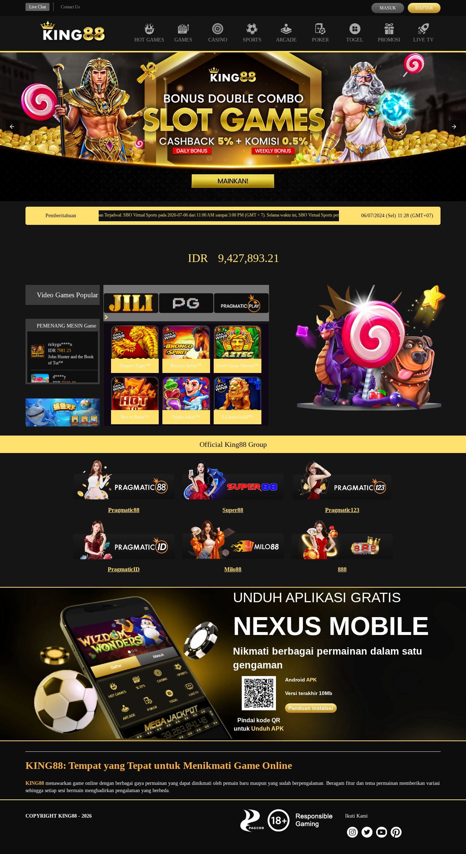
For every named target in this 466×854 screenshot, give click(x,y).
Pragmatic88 (123, 510)
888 (342, 569)
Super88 (232, 510)
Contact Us (70, 6)
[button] (12, 126)
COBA (135, 333)
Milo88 (232, 569)
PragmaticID (124, 569)
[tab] (131, 303)
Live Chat (37, 6)
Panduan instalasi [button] (310, 708)
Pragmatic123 (342, 510)
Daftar (424, 8)
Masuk (388, 8)
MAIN (135, 350)
